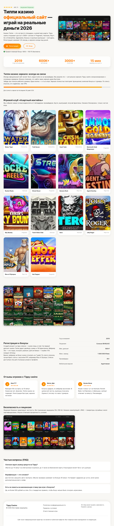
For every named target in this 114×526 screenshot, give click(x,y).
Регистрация (13, 46)
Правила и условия (50, 508)
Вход (30, 46)
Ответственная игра (50, 511)
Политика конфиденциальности (54, 505)
